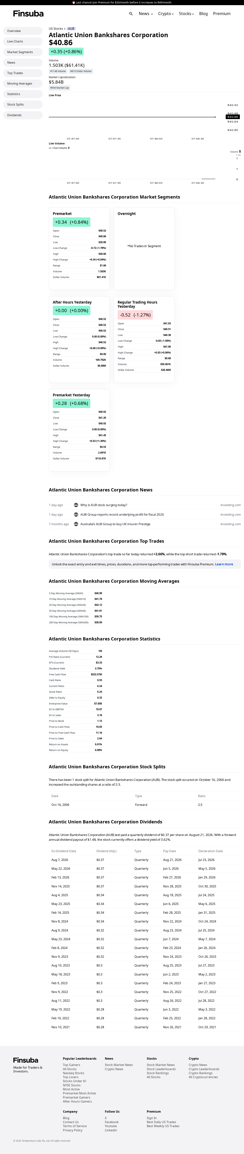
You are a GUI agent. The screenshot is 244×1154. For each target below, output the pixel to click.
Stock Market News (119, 1065)
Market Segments (20, 52)
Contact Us (71, 1122)
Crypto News (114, 1069)
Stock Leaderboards (161, 1069)
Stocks (185, 13)
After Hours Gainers (77, 1102)
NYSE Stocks (72, 1085)
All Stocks (70, 1069)
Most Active (71, 1089)
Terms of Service (75, 1126)
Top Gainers (71, 1065)
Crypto (164, 13)
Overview (14, 31)
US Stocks (56, 28)
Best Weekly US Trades (163, 1126)
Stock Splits (15, 104)
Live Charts (15, 41)
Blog (203, 13)
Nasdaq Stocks (73, 1073)
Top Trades (15, 73)
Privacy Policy (72, 1130)
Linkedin (111, 1130)
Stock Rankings (158, 1073)
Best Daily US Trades (161, 1122)
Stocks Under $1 (75, 1081)
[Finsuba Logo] (28, 13)
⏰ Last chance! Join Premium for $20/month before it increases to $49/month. (122, 2)
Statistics (13, 94)
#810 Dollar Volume (81, 71)
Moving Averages (19, 83)
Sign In (152, 1118)
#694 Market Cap (59, 87)
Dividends (14, 115)
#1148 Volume (58, 71)
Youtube (111, 1126)
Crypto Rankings (201, 1073)
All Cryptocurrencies (203, 1077)
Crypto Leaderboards (204, 1069)
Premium (222, 13)
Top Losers (71, 1077)
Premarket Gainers (76, 1097)
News (144, 13)
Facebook (112, 1122)
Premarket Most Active (79, 1093)
